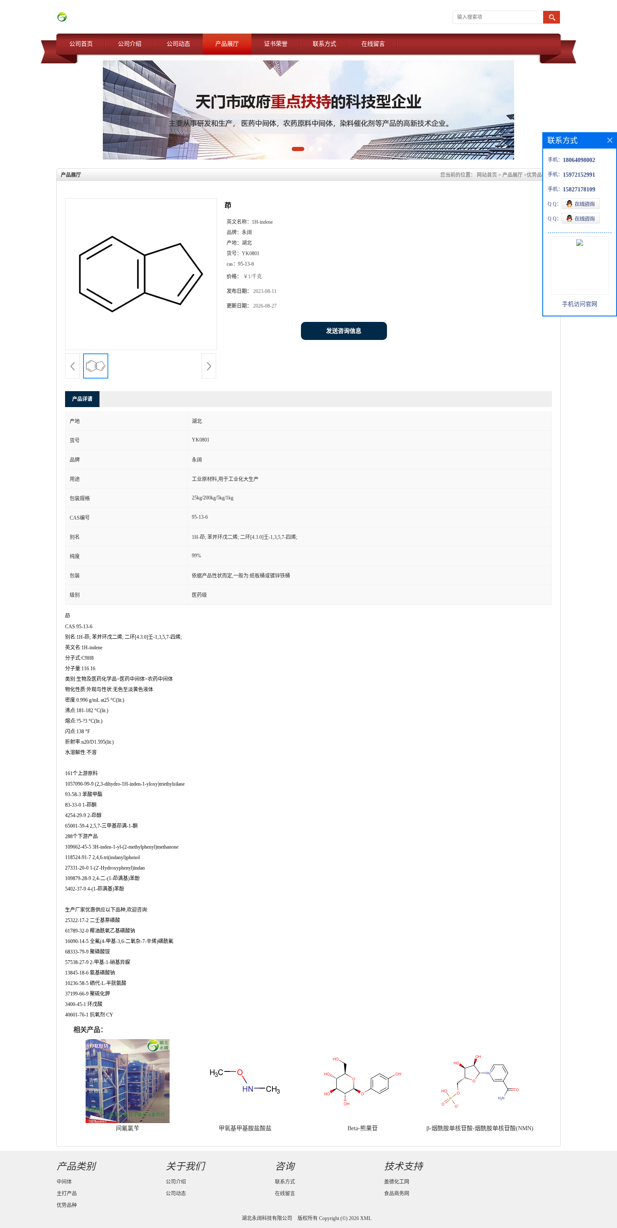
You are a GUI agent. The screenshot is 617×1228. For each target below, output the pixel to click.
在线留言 (373, 44)
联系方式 (324, 44)
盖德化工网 (396, 1182)
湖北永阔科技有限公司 (267, 1218)
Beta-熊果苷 (363, 1128)
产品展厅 (227, 44)
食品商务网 (396, 1194)
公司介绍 (129, 44)
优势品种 (537, 175)
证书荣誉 (276, 44)
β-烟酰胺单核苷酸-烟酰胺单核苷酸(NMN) (479, 1128)
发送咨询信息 (343, 331)
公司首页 (81, 44)
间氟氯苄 (127, 1128)
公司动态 (178, 44)
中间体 (64, 1182)
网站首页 (487, 175)
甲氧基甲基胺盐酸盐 (245, 1128)
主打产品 (67, 1194)
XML (365, 1218)
